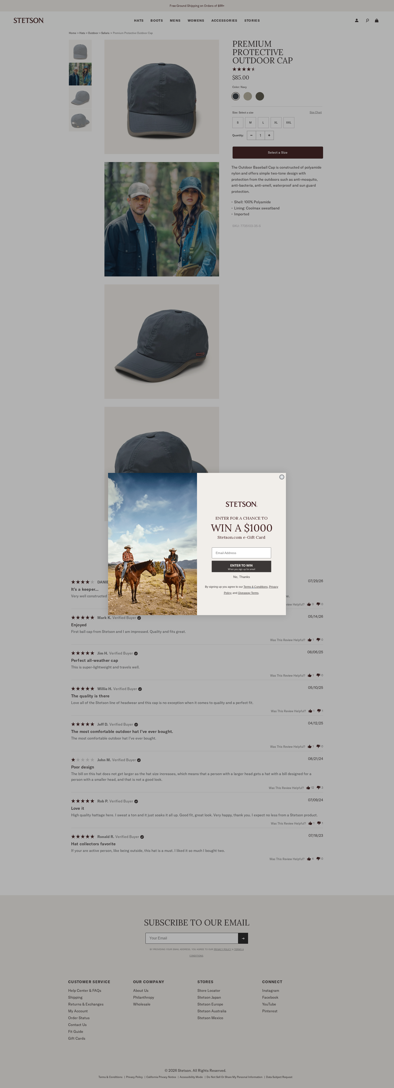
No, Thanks (241, 577)
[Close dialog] (282, 477)
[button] (241, 566)
